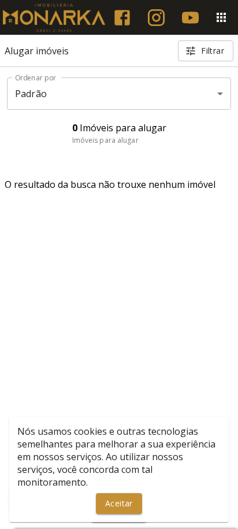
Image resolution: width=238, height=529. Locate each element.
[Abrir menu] (221, 17)
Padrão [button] (31, 93)
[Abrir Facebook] (122, 18)
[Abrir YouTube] (190, 18)
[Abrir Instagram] (156, 18)
